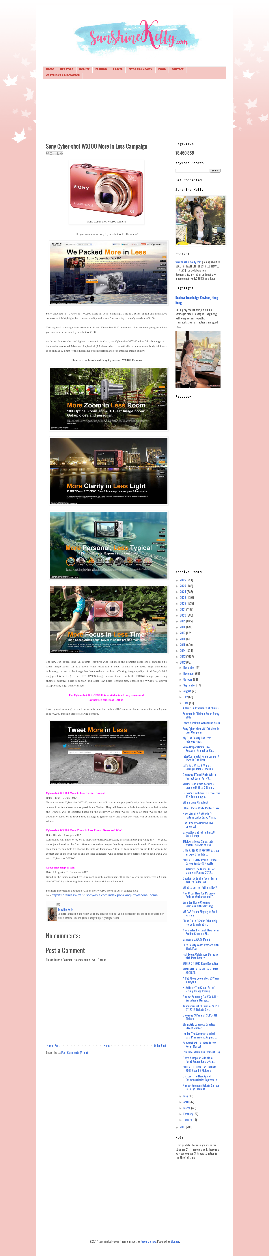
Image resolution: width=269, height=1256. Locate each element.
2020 (183, 615)
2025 (183, 586)
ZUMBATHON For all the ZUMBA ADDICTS (200, 971)
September (189, 685)
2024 (183, 591)
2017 (183, 633)
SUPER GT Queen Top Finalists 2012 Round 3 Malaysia (199, 1069)
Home (50, 69)
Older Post (160, 1045)
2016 (183, 639)
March (187, 1108)
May (185, 1096)
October (188, 679)
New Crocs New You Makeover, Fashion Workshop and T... (199, 895)
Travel (118, 69)
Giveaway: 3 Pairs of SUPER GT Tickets (200, 1017)
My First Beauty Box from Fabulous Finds (197, 740)
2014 (183, 650)
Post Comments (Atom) (74, 1052)
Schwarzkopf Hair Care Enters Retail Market (199, 1045)
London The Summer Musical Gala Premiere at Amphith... (200, 1035)
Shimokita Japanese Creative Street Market (199, 1026)
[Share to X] (54, 153)
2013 (183, 656)
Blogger (175, 1241)
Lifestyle (66, 69)
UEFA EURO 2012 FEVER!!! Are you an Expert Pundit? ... (201, 852)
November (189, 673)
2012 (183, 662)
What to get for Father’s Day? (200, 887)
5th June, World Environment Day (201, 1052)
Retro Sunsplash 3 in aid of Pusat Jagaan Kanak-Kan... (198, 1060)
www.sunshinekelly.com (188, 262)
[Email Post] (57, 904)
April (186, 1102)
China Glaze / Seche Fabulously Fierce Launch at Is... (200, 922)
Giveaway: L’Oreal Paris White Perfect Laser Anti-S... (199, 776)
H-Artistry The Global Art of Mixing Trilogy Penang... (199, 989)
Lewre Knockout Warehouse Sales (201, 723)
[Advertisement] (134, 110)
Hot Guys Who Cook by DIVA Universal (198, 825)
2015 (183, 645)
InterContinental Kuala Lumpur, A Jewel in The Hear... (201, 758)
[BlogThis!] (51, 153)
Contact (178, 69)
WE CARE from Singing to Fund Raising (200, 913)
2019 (183, 621)
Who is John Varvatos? (195, 802)
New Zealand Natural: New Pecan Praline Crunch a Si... (201, 932)
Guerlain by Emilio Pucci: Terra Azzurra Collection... (200, 880)
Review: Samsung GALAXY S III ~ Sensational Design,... (200, 998)
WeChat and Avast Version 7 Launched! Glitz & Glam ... (198, 786)
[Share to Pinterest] (61, 153)
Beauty (84, 69)
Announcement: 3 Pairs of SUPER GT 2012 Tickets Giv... (201, 1008)
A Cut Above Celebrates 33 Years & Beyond (201, 980)
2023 (183, 597)
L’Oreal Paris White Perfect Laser (202, 808)
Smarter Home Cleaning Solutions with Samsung (198, 904)
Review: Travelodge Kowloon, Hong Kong (196, 300)
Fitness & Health (140, 69)
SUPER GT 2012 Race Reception (200, 963)
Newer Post (53, 1045)
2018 (183, 627)
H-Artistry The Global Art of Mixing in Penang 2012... (199, 871)
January (188, 1120)
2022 (183, 603)
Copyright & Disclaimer (63, 75)
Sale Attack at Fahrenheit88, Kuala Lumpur (199, 834)
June (186, 703)
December (189, 667)
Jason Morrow (148, 1241)
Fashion (101, 69)
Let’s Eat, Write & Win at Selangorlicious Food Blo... (198, 767)
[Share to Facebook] (58, 153)
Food (162, 69)
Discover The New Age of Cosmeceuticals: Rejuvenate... (200, 1078)
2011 (183, 1127)
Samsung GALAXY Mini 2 (196, 939)
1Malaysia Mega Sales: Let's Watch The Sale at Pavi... (198, 843)
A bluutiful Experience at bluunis (201, 708)
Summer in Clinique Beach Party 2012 (201, 715)
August (187, 691)
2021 (183, 609)
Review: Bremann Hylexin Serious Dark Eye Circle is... (201, 1087)
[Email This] (47, 153)
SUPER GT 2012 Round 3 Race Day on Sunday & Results (199, 862)
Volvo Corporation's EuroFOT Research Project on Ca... (198, 749)
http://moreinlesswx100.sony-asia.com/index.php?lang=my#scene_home (105, 895)
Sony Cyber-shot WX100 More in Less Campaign (201, 730)
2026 (183, 580)
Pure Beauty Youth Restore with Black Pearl (201, 947)
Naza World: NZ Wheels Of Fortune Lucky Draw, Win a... (199, 815)
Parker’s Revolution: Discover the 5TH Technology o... (201, 795)
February (188, 1114)
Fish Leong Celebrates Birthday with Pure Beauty (200, 956)
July (185, 697)
